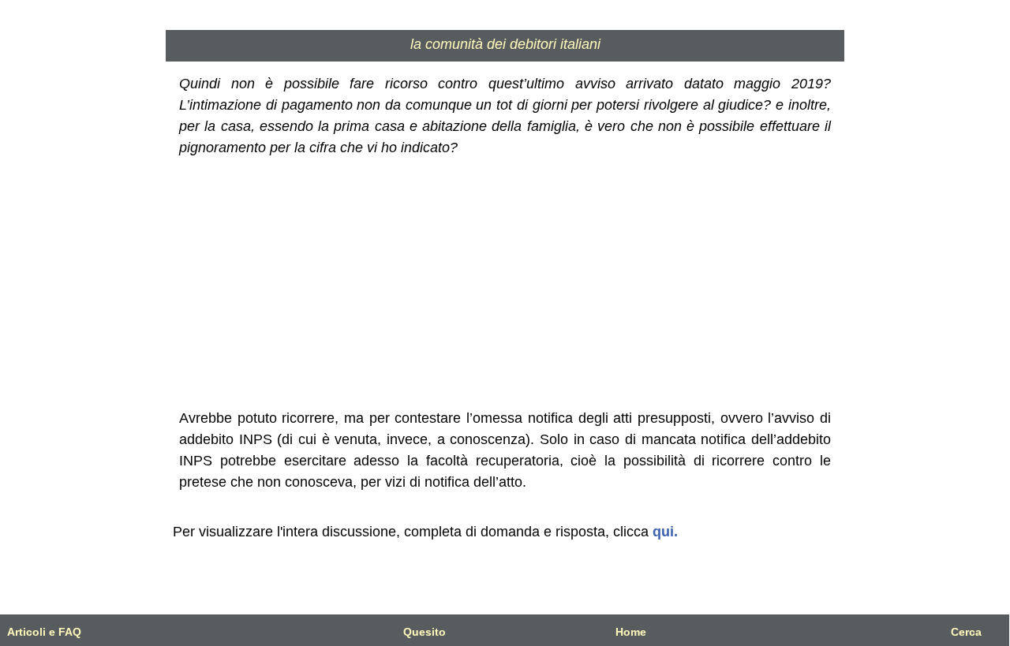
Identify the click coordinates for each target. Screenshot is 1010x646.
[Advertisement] (505, 283)
